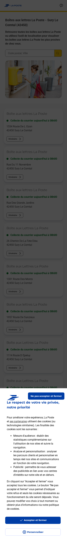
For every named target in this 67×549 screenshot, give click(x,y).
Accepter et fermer (35, 520)
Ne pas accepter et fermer (46, 396)
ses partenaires (18, 421)
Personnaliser (35, 532)
